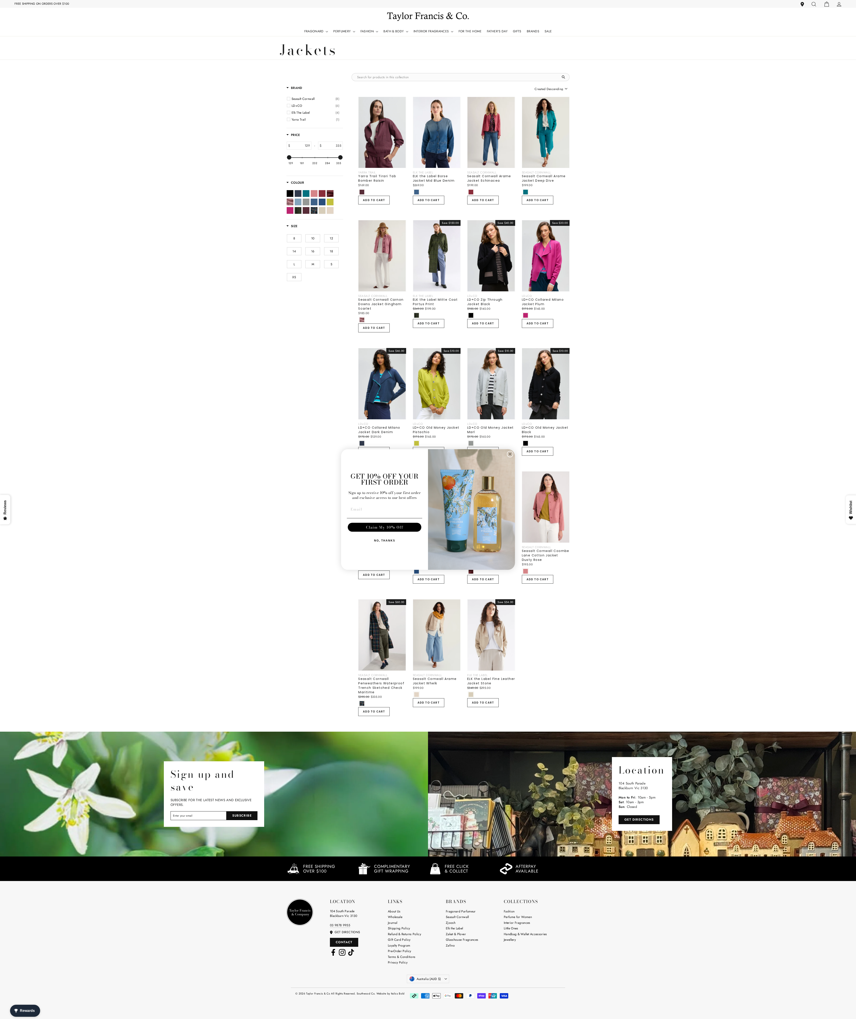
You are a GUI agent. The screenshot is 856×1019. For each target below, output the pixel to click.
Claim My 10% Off (384, 527)
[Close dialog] (510, 454)
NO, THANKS (384, 540)
